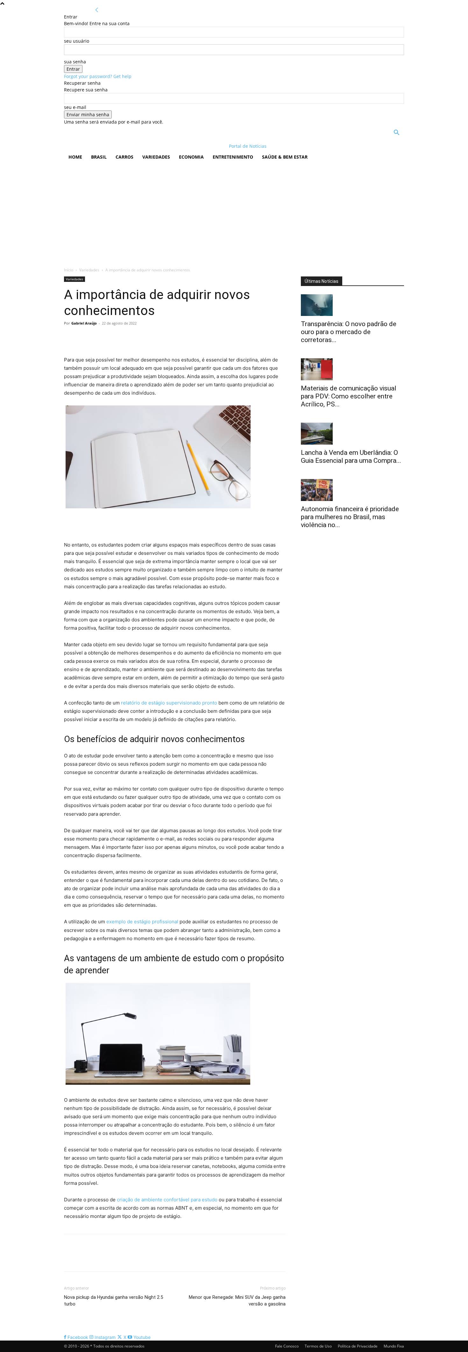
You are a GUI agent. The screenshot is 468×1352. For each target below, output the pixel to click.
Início (68, 270)
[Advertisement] (234, 212)
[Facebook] (70, 337)
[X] (85, 337)
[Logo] (105, 146)
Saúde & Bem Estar (285, 157)
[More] (129, 337)
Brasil (99, 157)
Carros (124, 157)
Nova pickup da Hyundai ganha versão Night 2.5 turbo (113, 1300)
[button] (396, 133)
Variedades (156, 157)
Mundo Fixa (394, 1346)
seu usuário (76, 41)
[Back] (97, 10)
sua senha (75, 62)
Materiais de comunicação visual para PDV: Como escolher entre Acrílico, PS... (348, 396)
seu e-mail (75, 107)
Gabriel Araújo (84, 323)
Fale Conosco (287, 1346)
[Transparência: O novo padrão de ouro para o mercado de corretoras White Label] (352, 305)
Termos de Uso (318, 1346)
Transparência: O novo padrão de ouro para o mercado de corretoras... (348, 332)
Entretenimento (233, 157)
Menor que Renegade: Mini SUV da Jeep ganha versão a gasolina (237, 1300)
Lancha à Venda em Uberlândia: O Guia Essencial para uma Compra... (351, 456)
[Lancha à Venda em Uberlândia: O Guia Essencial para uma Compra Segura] (352, 434)
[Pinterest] (99, 337)
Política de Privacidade (358, 1346)
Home (75, 157)
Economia (191, 157)
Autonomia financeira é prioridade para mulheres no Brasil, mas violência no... (350, 517)
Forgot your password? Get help (97, 76)
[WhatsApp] (114, 337)
